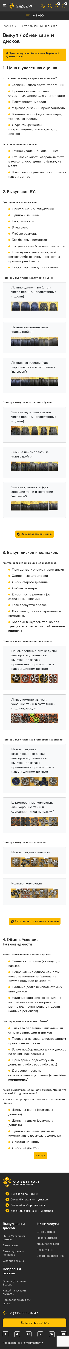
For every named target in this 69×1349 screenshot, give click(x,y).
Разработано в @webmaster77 (23, 1343)
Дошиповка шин (48, 1244)
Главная (8, 26)
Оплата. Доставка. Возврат (14, 1283)
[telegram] (40, 1334)
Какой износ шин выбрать (14, 1292)
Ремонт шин (45, 1250)
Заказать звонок (35, 1322)
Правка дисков (47, 1238)
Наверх (40, 1155)
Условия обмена (13, 1261)
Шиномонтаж (46, 1232)
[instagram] (28, 1334)
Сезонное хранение (50, 1256)
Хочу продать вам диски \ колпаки (37, 921)
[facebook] (5, 1334)
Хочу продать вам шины (36, 534)
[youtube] (63, 1334)
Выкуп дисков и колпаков (13, 1253)
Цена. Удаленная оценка (14, 1237)
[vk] (52, 1334)
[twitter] (17, 1334)
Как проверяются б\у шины (16, 1301)
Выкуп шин (10, 1245)
